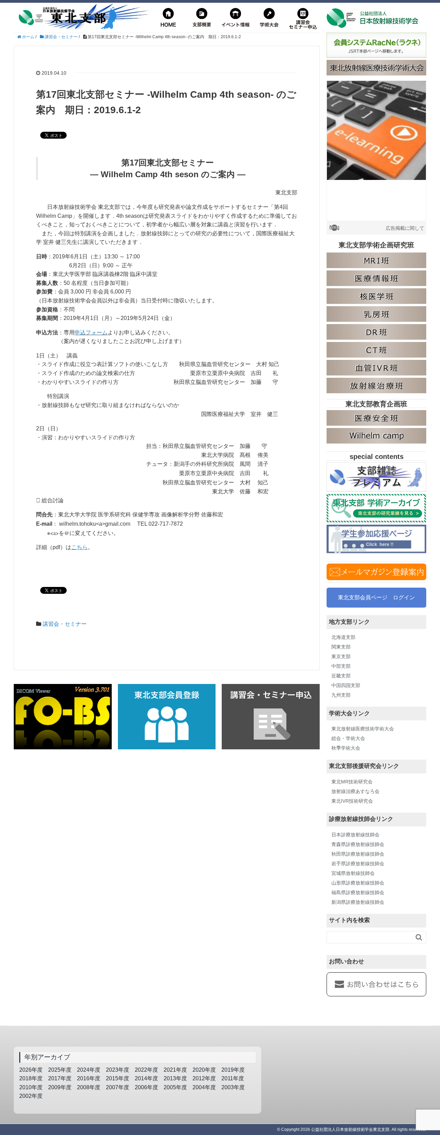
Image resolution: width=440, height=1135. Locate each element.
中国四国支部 (345, 685)
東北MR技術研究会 (352, 781)
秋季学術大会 (345, 748)
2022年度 (146, 1070)
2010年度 (31, 1087)
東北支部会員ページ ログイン (376, 597)
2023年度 (117, 1070)
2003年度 (233, 1087)
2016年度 (88, 1078)
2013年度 (175, 1078)
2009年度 (60, 1087)
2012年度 (204, 1078)
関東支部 (341, 647)
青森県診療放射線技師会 (357, 844)
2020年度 (204, 1070)
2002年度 (31, 1096)
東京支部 (341, 656)
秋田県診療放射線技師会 (357, 854)
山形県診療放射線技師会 (357, 883)
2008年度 (88, 1087)
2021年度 (175, 1070)
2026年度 (31, 1070)
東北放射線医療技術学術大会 (362, 728)
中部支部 (341, 666)
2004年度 (204, 1087)
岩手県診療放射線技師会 (357, 863)
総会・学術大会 (348, 738)
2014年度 (146, 1078)
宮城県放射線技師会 (353, 873)
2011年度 (232, 1078)
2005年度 (175, 1087)
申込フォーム (91, 332)
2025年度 (60, 1070)
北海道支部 (343, 637)
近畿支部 (341, 675)
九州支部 (341, 695)
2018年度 (31, 1078)
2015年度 (117, 1078)
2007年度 (117, 1087)
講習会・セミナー (65, 624)
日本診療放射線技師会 (355, 834)
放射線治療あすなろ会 (355, 791)
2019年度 (233, 1070)
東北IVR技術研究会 (352, 801)
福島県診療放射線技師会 (357, 892)
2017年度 (60, 1078)
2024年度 (88, 1070)
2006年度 (146, 1087)
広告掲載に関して (405, 228)
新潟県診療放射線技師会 (357, 902)
